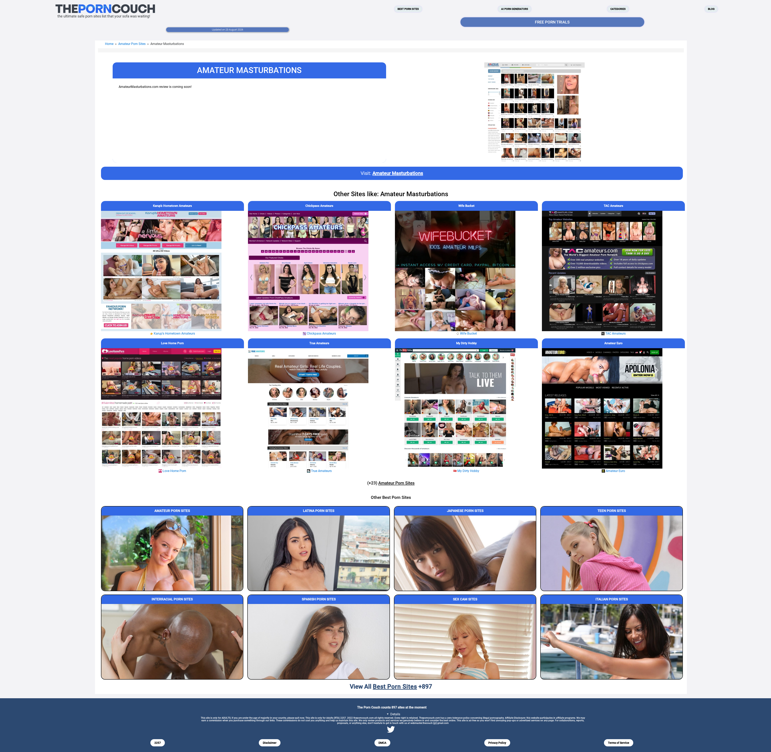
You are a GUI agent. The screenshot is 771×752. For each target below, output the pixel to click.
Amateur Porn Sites (132, 44)
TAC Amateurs (613, 206)
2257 (157, 742)
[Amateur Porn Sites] (172, 553)
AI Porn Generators (514, 8)
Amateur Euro (613, 343)
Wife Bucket (466, 206)
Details (395, 714)
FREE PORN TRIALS (552, 22)
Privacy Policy (497, 742)
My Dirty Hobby (466, 343)
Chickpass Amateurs (319, 206)
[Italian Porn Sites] (611, 641)
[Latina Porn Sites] (319, 553)
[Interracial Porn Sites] (172, 641)
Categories (618, 8)
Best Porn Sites (408, 8)
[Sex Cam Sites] (465, 641)
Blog (711, 8)
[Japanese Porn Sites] (465, 553)
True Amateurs (319, 343)
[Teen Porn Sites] (611, 553)
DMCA (382, 742)
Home (109, 44)
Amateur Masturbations (397, 173)
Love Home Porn (172, 343)
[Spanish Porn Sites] (319, 641)
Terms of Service (618, 742)
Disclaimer (269, 742)
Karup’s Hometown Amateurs (172, 206)
